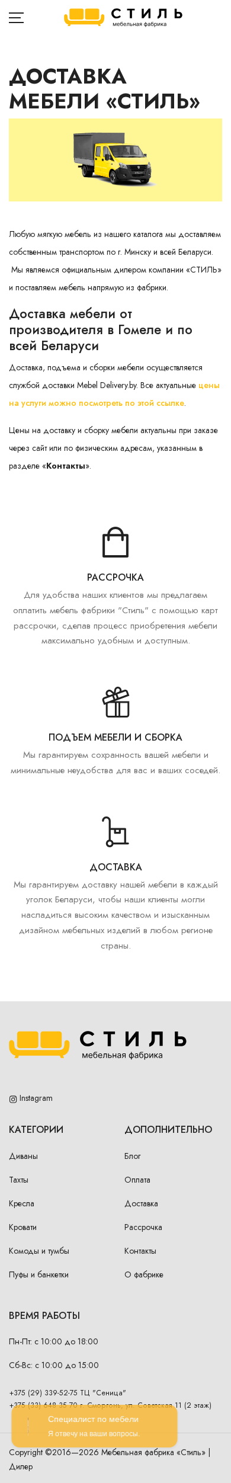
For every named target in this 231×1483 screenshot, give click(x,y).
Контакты (140, 1251)
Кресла (21, 1203)
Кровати (23, 1227)
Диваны (23, 1156)
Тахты (18, 1180)
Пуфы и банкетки (39, 1274)
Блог (132, 1156)
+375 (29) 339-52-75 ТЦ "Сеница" (67, 1393)
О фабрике (143, 1274)
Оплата (137, 1180)
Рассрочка (143, 1227)
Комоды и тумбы (39, 1251)
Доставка (141, 1203)
